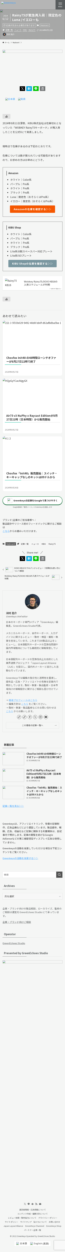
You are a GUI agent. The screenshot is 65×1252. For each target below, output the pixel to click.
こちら (6, 531)
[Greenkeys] (8, 4)
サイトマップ (26, 1221)
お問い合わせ (54, 1221)
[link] (19, 717)
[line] (28, 1204)
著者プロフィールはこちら (23, 700)
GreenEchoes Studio (14, 943)
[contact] (40, 1204)
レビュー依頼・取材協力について (22, 1217)
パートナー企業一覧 (32, 1230)
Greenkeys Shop (53, 1226)
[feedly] (32, 1204)
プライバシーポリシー (47, 1217)
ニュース (18, 30)
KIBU (25, 30)
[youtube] (46, 717)
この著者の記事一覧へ (32, 725)
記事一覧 (9, 30)
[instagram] (40, 717)
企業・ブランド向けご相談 (17, 922)
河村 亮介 (11, 613)
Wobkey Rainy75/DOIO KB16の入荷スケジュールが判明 (41, 283)
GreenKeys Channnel (34, 1226)
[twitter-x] (35, 717)
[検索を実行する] (59, 875)
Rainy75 (32, 30)
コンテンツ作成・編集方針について (32, 1213)
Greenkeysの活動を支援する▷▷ (20, 858)
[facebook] (30, 717)
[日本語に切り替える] (10, 99)
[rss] (36, 1204)
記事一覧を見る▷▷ (13, 806)
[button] (22, 88)
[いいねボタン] (6, 116)
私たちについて (40, 1221)
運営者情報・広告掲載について (32, 1209)
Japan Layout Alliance (13, 1226)
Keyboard (45, 25)
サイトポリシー (11, 1221)
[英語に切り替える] (22, 99)
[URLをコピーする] (42, 88)
